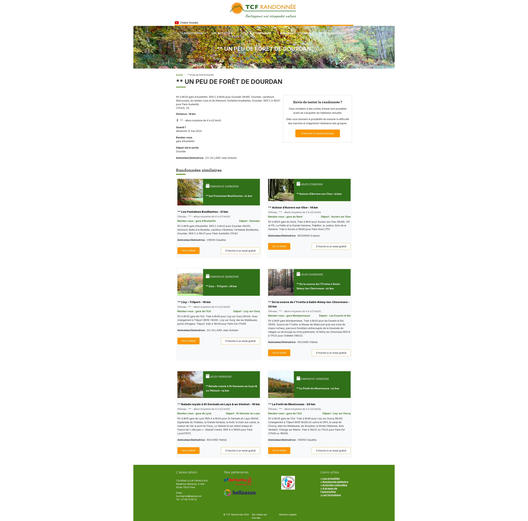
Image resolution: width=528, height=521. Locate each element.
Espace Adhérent (332, 33)
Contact (307, 33)
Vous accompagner (256, 33)
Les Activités (222, 33)
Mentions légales (288, 514)
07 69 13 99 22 (189, 499)
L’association (192, 33)
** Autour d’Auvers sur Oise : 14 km (319, 193)
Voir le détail (188, 250)
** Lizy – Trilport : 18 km (221, 286)
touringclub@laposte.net (188, 496)
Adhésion (287, 33)
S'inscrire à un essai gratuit (240, 250)
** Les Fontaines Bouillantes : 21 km (229, 195)
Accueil (179, 75)
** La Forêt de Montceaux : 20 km (318, 388)
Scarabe (256, 518)
